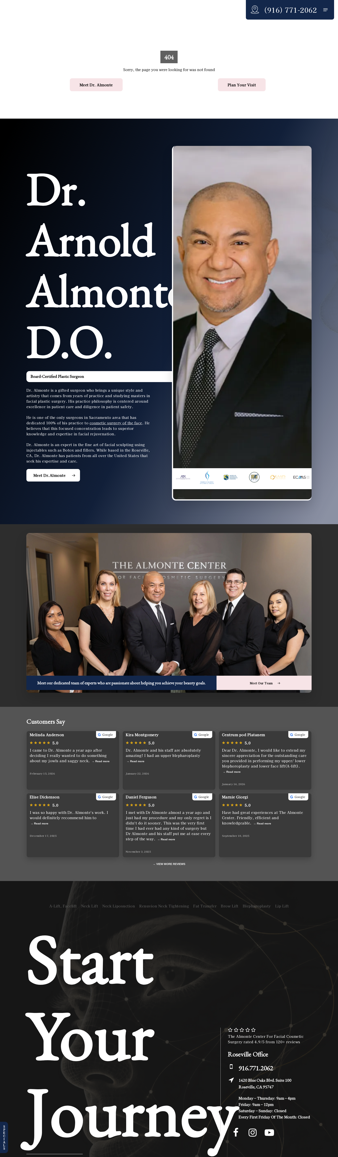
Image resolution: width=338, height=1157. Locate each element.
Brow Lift (229, 905)
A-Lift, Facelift (63, 905)
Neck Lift (89, 905)
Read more (102, 761)
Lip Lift (282, 905)
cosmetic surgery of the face (116, 422)
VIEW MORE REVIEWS (170, 864)
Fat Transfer (205, 905)
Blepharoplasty (257, 905)
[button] (325, 10)
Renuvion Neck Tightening (164, 905)
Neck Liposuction (118, 905)
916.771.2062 (256, 1068)
